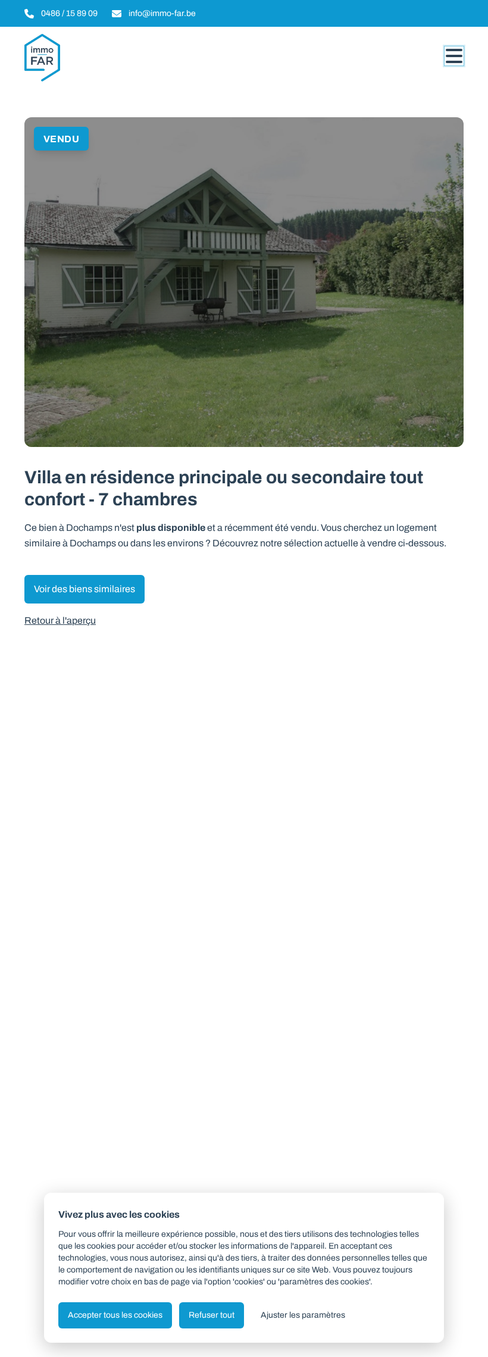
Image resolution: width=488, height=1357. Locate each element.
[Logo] (81, 58)
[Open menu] (454, 55)
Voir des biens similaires (84, 589)
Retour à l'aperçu (60, 620)
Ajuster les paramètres (303, 1315)
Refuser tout (211, 1315)
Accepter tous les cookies (115, 1315)
